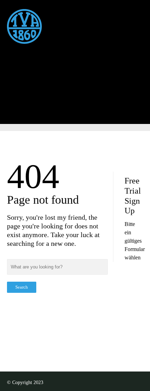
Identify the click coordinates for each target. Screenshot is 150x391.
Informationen (58, 68)
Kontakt (60, 86)
